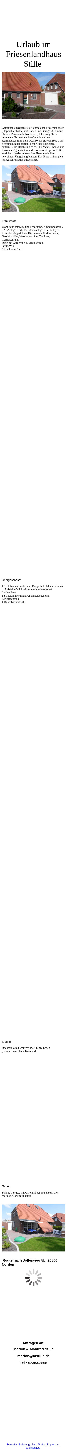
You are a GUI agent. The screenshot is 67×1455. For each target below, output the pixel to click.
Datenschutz (33, 1447)
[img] (33, 21)
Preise (41, 1444)
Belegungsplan (27, 1444)
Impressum (53, 1444)
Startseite (12, 1444)
